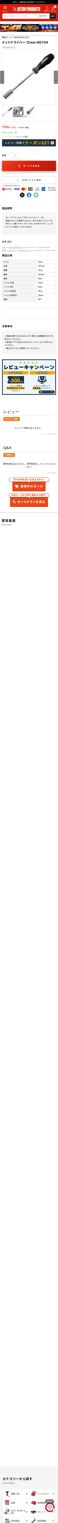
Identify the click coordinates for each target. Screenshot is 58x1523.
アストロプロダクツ (8, 47)
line (36, 195)
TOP (4, 247)
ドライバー (12, 250)
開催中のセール (29, 483)
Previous (2, 77)
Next (56, 77)
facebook (29, 195)
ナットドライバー (24, 250)
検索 (52, 16)
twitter (22, 195)
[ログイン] (47, 9)
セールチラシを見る (29, 499)
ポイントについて (15, 132)
